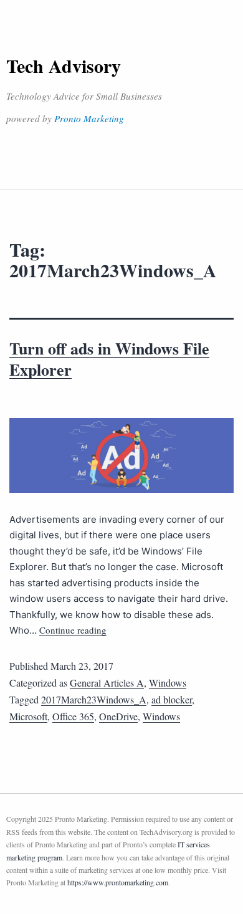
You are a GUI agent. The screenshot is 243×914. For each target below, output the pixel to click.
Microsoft (28, 716)
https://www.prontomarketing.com (117, 882)
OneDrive (118, 716)
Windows (167, 682)
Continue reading (73, 630)
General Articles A (107, 682)
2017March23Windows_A (93, 699)
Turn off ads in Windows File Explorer (109, 358)
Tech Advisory (63, 65)
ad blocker (171, 699)
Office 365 (73, 716)
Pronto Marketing (89, 118)
